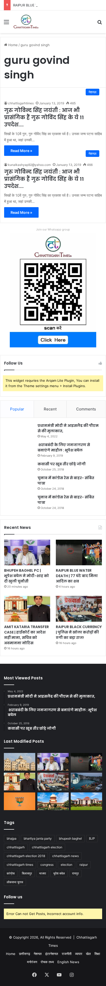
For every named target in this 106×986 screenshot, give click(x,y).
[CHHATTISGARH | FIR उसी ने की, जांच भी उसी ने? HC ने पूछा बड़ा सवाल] (86, 801)
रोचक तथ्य (47, 962)
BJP (92, 838)
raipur (84, 865)
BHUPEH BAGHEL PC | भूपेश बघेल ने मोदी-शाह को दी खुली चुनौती (26, 576)
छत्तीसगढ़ (24, 954)
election (66, 865)
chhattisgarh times (20, 865)
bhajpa (11, 838)
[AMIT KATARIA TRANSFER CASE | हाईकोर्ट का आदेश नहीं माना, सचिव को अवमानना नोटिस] (27, 609)
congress (47, 865)
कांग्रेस (11, 873)
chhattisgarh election (47, 847)
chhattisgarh (16, 847)
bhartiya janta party (38, 838)
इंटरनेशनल (51, 954)
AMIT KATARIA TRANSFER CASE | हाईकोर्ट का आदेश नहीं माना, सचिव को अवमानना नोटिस (26, 635)
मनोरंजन (32, 962)
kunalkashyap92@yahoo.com (29, 165)
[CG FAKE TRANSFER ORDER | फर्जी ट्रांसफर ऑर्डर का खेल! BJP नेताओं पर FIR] (19, 801)
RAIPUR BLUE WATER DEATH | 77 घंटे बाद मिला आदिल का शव (56, 5)
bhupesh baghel (70, 838)
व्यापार (78, 954)
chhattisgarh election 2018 (26, 856)
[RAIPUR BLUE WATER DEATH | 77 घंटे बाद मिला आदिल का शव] (79, 553)
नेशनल (38, 954)
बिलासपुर (27, 873)
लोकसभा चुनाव (15, 882)
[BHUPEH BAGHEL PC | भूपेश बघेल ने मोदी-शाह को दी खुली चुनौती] (27, 553)
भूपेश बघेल (59, 873)
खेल (88, 954)
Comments (86, 409)
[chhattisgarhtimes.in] (26, 21)
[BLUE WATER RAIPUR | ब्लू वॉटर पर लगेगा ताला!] (86, 781)
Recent (50, 409)
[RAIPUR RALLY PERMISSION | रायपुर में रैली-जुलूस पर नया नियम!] (19, 762)
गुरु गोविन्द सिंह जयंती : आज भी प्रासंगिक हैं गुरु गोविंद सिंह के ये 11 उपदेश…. (44, 117)
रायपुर (75, 873)
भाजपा (42, 873)
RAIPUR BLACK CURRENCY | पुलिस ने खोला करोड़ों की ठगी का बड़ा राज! (79, 632)
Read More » (21, 150)
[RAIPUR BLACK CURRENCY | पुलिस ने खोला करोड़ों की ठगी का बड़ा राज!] (79, 609)
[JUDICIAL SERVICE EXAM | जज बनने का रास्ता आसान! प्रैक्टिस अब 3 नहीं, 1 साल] (53, 801)
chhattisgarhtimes (21, 103)
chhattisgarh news (65, 856)
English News (68, 962)
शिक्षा (97, 954)
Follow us (13, 897)
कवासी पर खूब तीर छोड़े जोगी (62, 464)
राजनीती (67, 954)
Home (12, 45)
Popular (17, 409)
